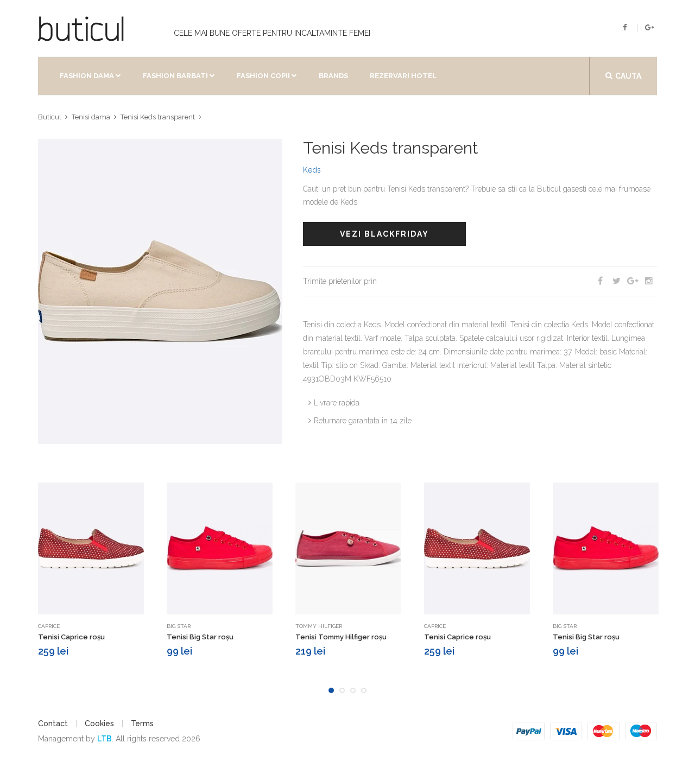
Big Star (179, 626)
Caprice (49, 626)
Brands (333, 76)
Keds (312, 170)
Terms (142, 723)
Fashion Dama (87, 76)
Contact (53, 723)
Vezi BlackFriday (384, 234)
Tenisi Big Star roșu (200, 637)
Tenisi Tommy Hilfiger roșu (341, 637)
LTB (104, 738)
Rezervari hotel (403, 76)
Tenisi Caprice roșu (71, 637)
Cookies (99, 723)
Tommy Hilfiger (318, 626)
